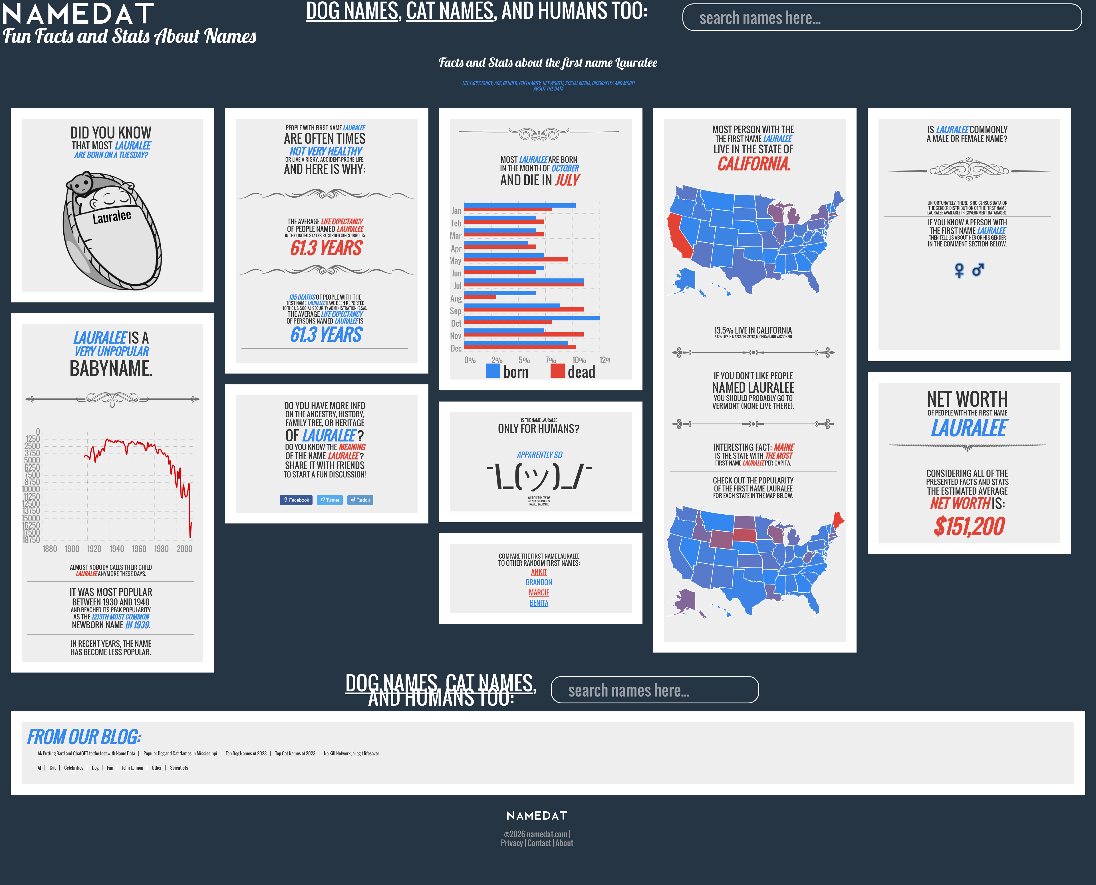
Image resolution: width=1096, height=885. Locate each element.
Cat (53, 767)
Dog (95, 767)
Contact (539, 842)
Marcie (539, 592)
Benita (539, 602)
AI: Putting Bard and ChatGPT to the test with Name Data (86, 753)
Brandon (539, 582)
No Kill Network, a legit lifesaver (351, 753)
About (564, 842)
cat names (489, 682)
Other (157, 767)
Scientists (179, 767)
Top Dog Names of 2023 (246, 753)
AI (39, 767)
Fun (110, 767)
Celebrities (73, 767)
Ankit (539, 572)
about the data (548, 88)
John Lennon (132, 767)
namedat (540, 834)
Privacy (512, 842)
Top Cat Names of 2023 (295, 753)
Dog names (391, 682)
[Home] (537, 816)
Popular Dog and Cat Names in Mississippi (180, 753)
